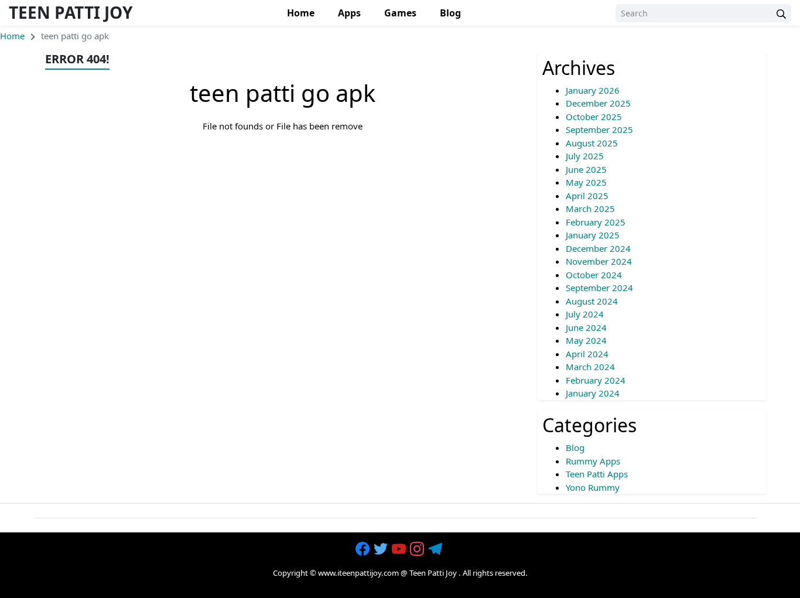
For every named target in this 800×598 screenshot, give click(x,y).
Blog (450, 12)
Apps (349, 12)
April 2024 (587, 354)
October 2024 (594, 275)
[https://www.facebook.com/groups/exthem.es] (363, 549)
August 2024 (592, 301)
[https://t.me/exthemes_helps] (436, 549)
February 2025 (595, 222)
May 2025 (586, 182)
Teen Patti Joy (70, 12)
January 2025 (593, 235)
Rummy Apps (593, 461)
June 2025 (586, 169)
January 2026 (593, 90)
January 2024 (593, 393)
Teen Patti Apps (597, 474)
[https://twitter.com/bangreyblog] (382, 549)
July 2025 (585, 156)
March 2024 (590, 367)
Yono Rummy (593, 487)
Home (300, 12)
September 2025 (599, 129)
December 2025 (598, 103)
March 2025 (590, 208)
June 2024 (586, 327)
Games (400, 12)
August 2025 (592, 143)
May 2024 (586, 340)
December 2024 (598, 248)
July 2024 (585, 314)
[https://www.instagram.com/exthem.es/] (418, 549)
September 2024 (599, 287)
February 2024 (595, 380)
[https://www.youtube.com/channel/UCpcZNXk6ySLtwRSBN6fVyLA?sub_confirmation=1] (400, 549)
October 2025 (594, 116)
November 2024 (599, 261)
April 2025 (587, 195)
